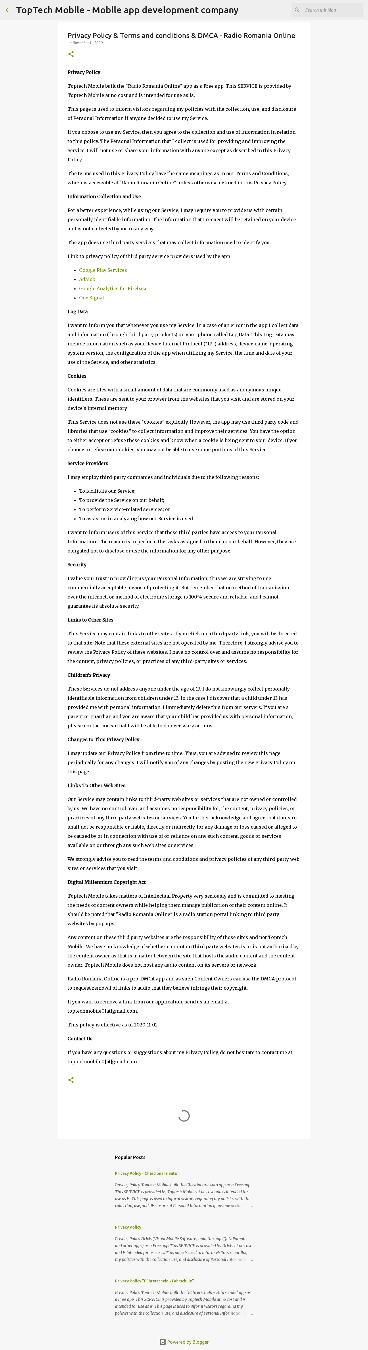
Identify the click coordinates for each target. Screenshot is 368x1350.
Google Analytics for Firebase (113, 288)
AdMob (87, 279)
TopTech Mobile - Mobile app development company (127, 10)
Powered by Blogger (187, 1342)
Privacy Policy (128, 1227)
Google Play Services (103, 270)
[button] (71, 54)
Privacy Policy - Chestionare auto (146, 1173)
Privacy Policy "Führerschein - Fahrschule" (154, 1281)
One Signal (91, 298)
